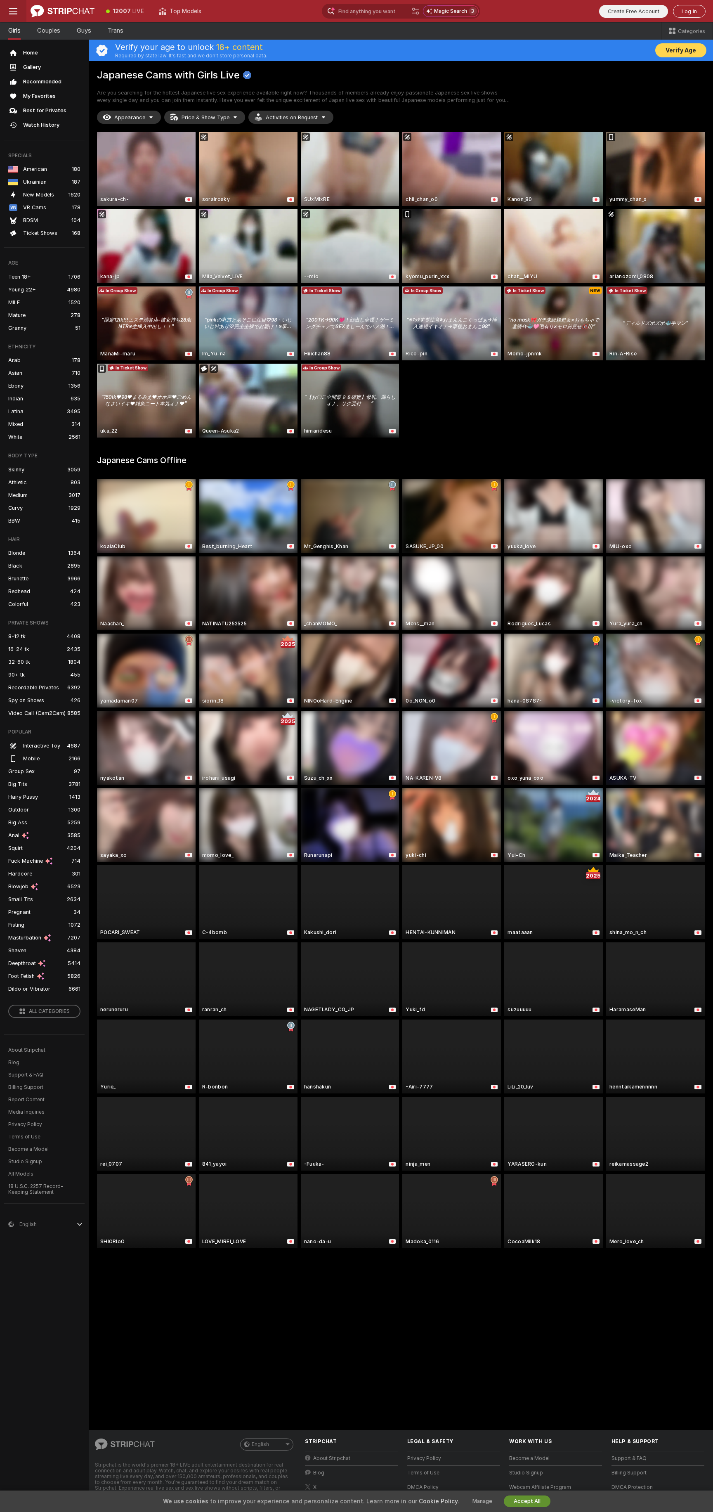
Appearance (129, 117)
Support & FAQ (25, 1075)
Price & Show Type (205, 117)
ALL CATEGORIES (49, 1011)
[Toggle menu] (13, 11)
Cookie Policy (438, 1501)
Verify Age (681, 50)
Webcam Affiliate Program (540, 1487)
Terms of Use (24, 1137)
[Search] (415, 11)
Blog (13, 1062)
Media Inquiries (26, 1112)
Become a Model (28, 1149)
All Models (20, 1174)
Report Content (26, 1100)
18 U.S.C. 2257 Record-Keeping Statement (35, 1189)
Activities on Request (292, 117)
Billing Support (25, 1087)
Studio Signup (25, 1161)
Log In (689, 11)
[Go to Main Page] (62, 11)
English (260, 1444)
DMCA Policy (423, 1487)
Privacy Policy (25, 1124)
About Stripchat (26, 1050)
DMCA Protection (632, 1487)
